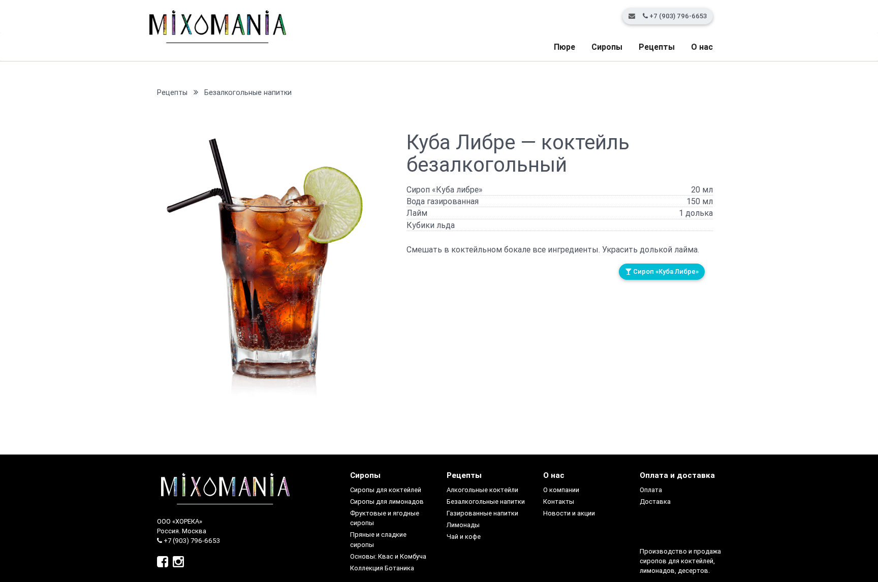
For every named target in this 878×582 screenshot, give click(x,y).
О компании (561, 490)
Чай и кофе (464, 536)
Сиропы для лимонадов (387, 501)
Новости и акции (569, 513)
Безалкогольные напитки (248, 92)
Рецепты (657, 47)
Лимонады (463, 525)
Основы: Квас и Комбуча (388, 556)
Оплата (651, 490)
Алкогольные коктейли (482, 490)
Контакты (558, 501)
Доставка (655, 501)
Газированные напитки (482, 513)
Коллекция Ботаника (382, 568)
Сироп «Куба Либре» (665, 271)
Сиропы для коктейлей (385, 490)
